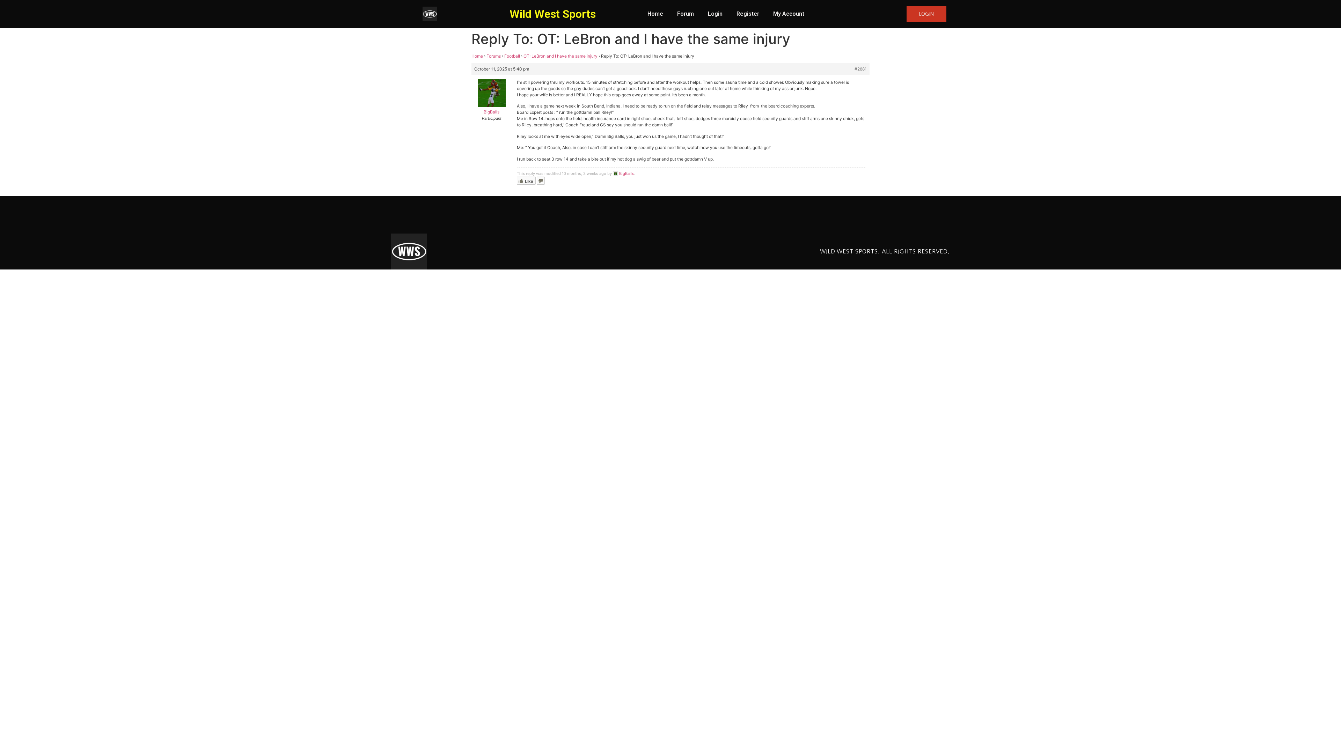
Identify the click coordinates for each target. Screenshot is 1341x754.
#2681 (861, 69)
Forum (685, 13)
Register (748, 13)
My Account (788, 13)
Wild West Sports (553, 14)
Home (655, 13)
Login (715, 13)
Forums (493, 56)
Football (512, 56)
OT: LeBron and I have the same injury (560, 56)
